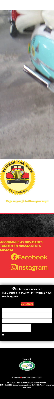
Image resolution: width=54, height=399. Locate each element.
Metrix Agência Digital (33, 377)
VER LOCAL (27, 304)
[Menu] (50, 5)
